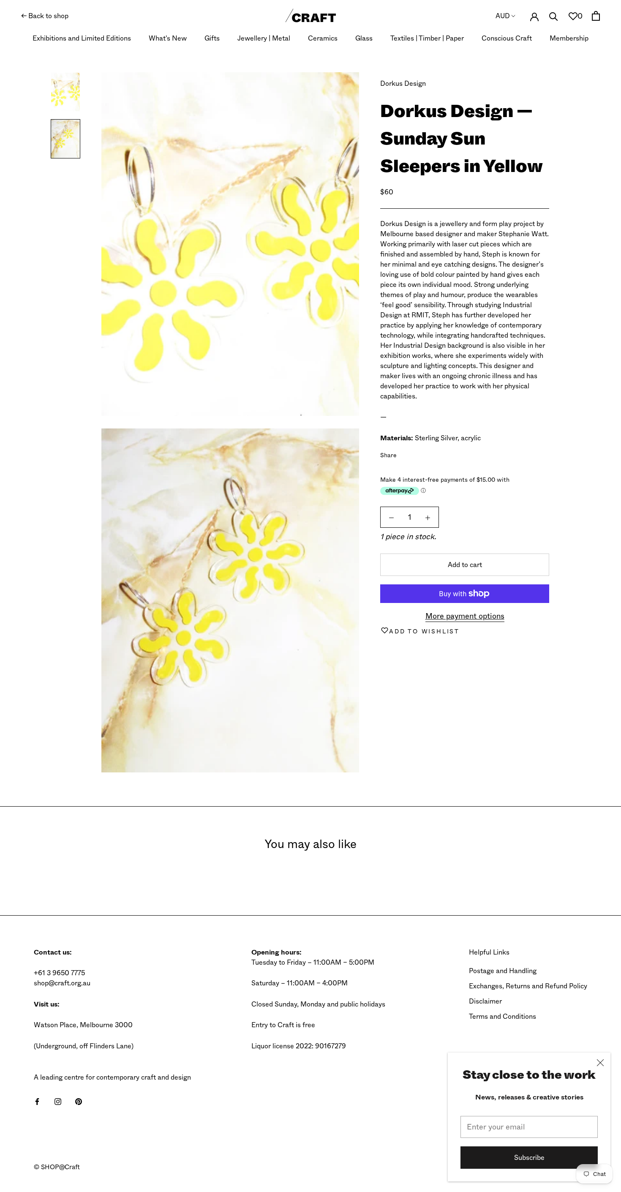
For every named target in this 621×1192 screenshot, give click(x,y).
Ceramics (323, 38)
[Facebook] (404, 453)
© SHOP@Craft (57, 1167)
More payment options (464, 616)
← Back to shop (44, 16)
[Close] (600, 1063)
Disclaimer (485, 1001)
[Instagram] (57, 1101)
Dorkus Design (403, 83)
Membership (569, 38)
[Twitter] (415, 453)
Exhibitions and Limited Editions (82, 38)
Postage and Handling (503, 971)
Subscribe (529, 1157)
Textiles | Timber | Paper (427, 38)
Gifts (212, 38)
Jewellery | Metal (263, 38)
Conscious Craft (507, 38)
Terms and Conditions (502, 1016)
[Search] (553, 15)
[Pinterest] (426, 453)
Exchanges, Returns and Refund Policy (528, 986)
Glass (364, 38)
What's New (168, 38)
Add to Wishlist (424, 631)
